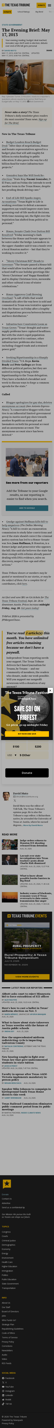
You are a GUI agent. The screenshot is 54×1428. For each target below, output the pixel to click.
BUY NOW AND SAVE (27, 734)
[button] (27, 714)
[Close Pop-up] (50, 690)
